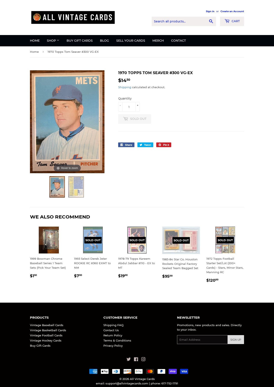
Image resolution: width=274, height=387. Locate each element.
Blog (104, 41)
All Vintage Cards (142, 379)
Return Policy (112, 335)
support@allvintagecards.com (127, 383)
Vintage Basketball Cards (48, 330)
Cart (235, 21)
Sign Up (235, 339)
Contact (178, 41)
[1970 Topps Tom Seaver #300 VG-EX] (57, 187)
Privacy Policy (113, 345)
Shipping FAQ (113, 325)
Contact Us (111, 330)
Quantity (125, 98)
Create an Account (232, 11)
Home (35, 41)
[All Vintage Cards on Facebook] (136, 360)
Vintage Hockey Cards (45, 340)
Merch (158, 41)
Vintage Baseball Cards (46, 325)
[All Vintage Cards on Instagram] (143, 360)
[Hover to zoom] (67, 121)
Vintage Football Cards (46, 335)
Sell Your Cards (130, 41)
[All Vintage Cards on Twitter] (129, 360)
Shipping (124, 87)
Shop (52, 41)
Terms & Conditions (117, 340)
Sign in (210, 11)
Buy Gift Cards (80, 41)
